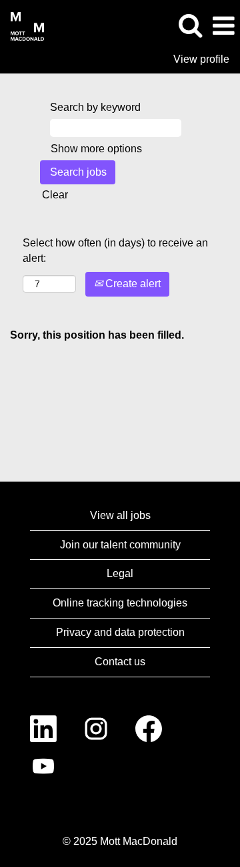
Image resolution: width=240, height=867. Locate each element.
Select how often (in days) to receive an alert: (115, 250)
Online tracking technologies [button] (120, 603)
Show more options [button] (96, 148)
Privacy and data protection (120, 632)
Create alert (132, 283)
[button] (223, 26)
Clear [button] (55, 194)
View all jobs (120, 515)
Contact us (120, 661)
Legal (120, 573)
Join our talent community (120, 544)
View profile (201, 59)
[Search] (190, 25)
